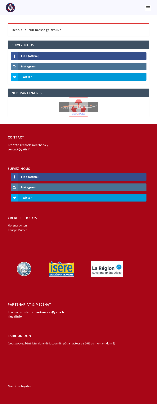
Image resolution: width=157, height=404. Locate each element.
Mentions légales (19, 386)
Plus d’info (15, 316)
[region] (78, 107)
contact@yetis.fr (19, 149)
